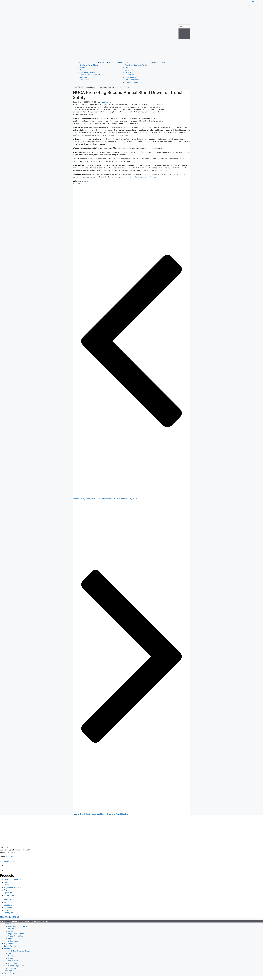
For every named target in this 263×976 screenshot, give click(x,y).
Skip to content (257, 1)
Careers (128, 72)
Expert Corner (159, 62)
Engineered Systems (87, 72)
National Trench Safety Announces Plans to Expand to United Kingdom (100, 814)
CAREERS (8, 907)
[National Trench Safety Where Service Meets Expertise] (125, 30)
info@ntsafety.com (7, 861)
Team (127, 67)
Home (75, 87)
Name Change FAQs (132, 80)
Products (79, 62)
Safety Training (115, 62)
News (86, 181)
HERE (166, 170)
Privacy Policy (9, 913)
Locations (150, 62)
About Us (124, 62)
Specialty (83, 77)
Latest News (129, 75)
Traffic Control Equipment (90, 75)
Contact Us (129, 70)
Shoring (83, 70)
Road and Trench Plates (89, 65)
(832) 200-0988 (12, 857)
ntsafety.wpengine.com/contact (144, 177)
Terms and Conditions (133, 82)
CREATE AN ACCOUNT (9, 917)
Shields (82, 67)
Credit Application (132, 77)
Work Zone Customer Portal (136, 65)
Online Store (84, 80)
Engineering (104, 62)
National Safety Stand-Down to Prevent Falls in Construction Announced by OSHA (105, 499)
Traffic (6, 890)
